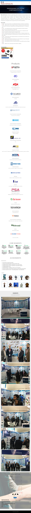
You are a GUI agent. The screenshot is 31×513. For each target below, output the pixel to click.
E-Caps (15, 202)
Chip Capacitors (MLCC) (15, 193)
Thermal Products (15, 166)
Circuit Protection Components (15, 70)
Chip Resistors (15, 105)
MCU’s (15, 229)
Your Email (11, 482)
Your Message (11, 485)
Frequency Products (15, 132)
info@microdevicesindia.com (7, 505)
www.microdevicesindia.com (7, 506)
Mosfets (15, 184)
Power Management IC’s (15, 87)
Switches (15, 176)
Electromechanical (15, 79)
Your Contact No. (12, 479)
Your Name (11, 476)
